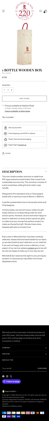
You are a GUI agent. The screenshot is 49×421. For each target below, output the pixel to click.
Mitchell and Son (21, 395)
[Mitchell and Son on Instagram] (7, 376)
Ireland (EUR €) (10, 391)
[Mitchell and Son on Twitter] (11, 376)
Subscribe (42, 368)
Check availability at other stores (17, 111)
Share (8, 153)
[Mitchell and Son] (24, 11)
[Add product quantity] (11, 90)
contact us (32, 248)
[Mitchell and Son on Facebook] (3, 376)
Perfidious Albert (16, 406)
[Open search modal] (40, 11)
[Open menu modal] (3, 11)
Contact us (22, 145)
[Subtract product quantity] (4, 90)
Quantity (6, 85)
